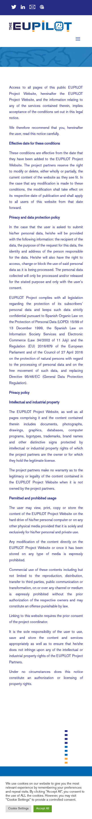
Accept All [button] (42, 808)
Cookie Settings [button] (18, 808)
